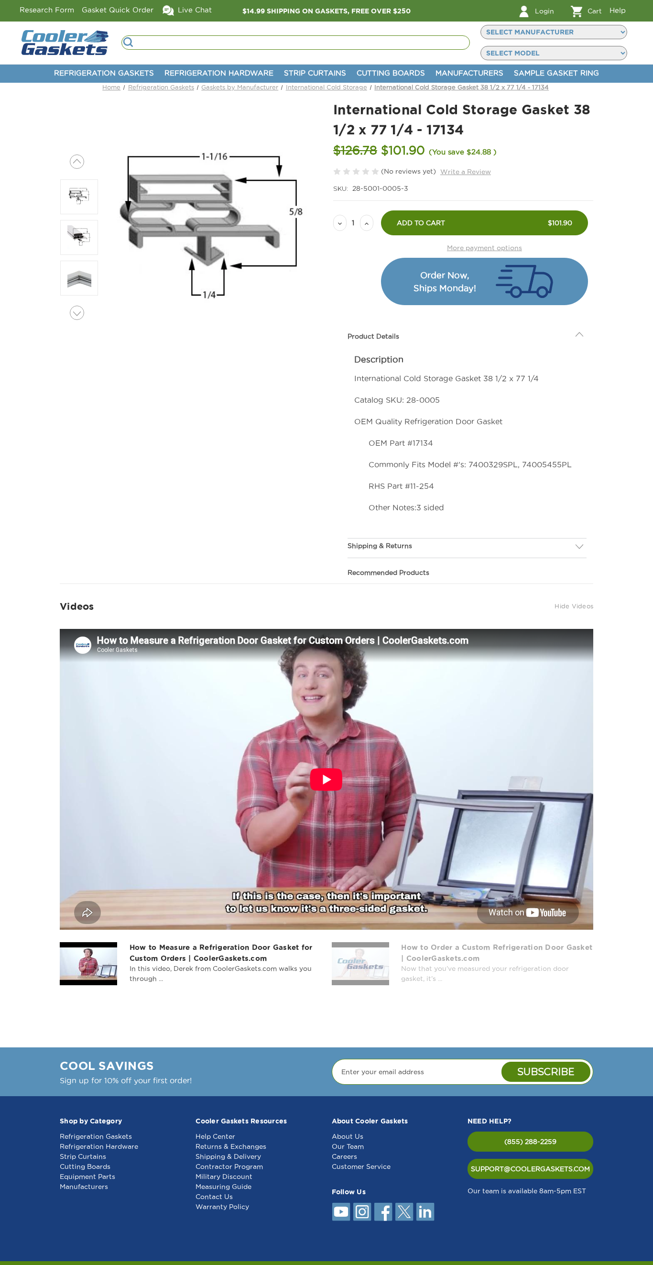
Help (617, 10)
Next (77, 313)
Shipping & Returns (380, 546)
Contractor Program (229, 1166)
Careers (344, 1156)
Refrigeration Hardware (218, 73)
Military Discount (224, 1176)
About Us (347, 1136)
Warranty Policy (222, 1206)
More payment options (484, 248)
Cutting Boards (391, 73)
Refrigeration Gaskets (104, 73)
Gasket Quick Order (117, 10)
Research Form (47, 10)
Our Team (348, 1146)
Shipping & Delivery (228, 1156)
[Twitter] (404, 1211)
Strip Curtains (315, 73)
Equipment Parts (87, 1176)
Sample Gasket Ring (556, 73)
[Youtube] (341, 1211)
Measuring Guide (223, 1186)
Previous (77, 161)
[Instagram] (362, 1211)
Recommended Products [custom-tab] (388, 572)
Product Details (373, 336)
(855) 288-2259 (530, 1141)
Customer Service (361, 1166)
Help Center (215, 1136)
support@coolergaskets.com (530, 1169)
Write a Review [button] (465, 172)
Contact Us (214, 1196)
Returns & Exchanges (231, 1146)
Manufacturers (469, 73)
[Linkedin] (425, 1211)
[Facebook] (383, 1211)
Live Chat (193, 10)
